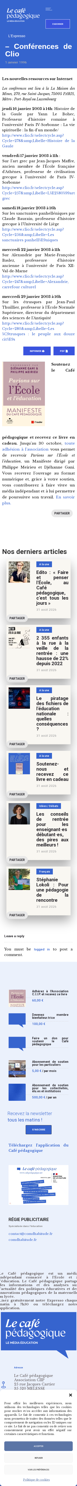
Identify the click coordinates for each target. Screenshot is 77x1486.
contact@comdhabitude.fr (31, 1234)
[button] (70, 1395)
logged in (42, 949)
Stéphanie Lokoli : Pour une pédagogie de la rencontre (52, 890)
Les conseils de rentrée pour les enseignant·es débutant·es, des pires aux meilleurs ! (52, 829)
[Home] (25, 28)
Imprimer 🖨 (37, 351)
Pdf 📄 (64, 351)
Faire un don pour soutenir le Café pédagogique (50, 1041)
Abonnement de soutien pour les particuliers (50, 1063)
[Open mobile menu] (50, 9)
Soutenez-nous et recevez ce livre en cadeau (52, 771)
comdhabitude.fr (23, 1240)
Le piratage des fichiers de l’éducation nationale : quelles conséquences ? (52, 714)
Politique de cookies (36, 1479)
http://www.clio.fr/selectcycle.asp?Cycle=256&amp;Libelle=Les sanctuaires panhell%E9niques (33, 234)
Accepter (38, 1446)
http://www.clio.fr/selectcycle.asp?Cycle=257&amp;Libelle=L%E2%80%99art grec (38, 193)
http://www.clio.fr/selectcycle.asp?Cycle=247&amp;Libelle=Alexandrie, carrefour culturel (35, 281)
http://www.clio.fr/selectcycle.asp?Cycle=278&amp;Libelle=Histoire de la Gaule (38, 140)
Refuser (39, 1458)
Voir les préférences (38, 1470)
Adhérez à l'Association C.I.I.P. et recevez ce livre (50, 993)
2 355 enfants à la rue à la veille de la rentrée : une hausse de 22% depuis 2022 (52, 650)
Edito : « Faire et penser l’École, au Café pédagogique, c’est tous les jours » (52, 588)
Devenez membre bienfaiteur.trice (50, 1016)
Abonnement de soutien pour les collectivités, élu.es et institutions (50, 1088)
